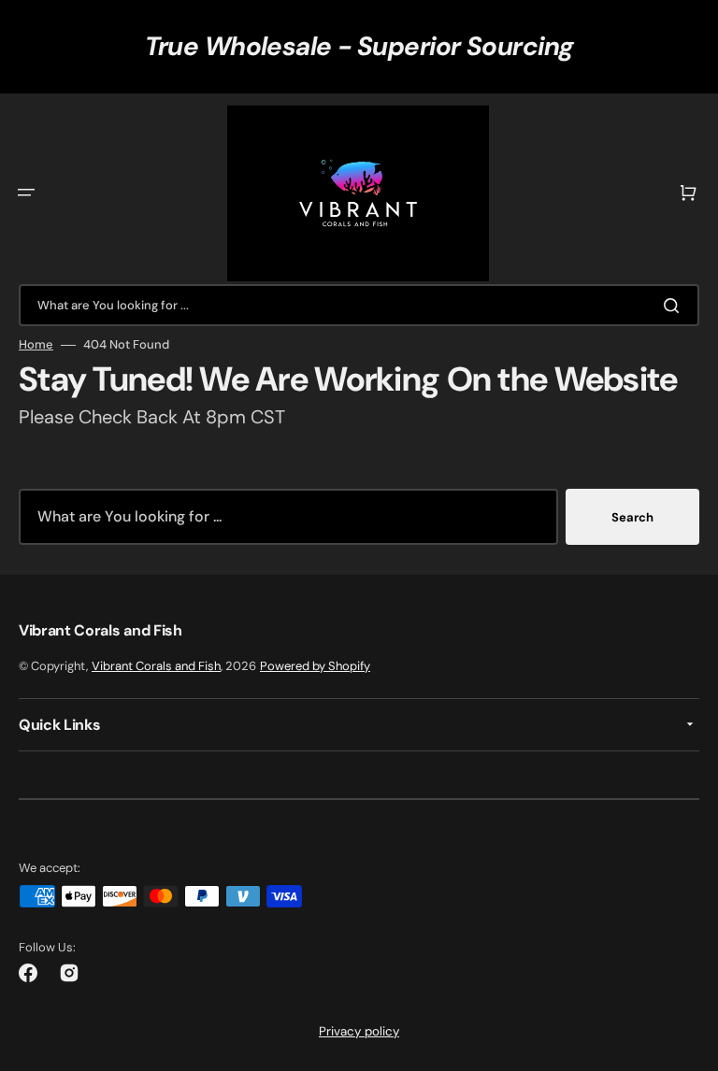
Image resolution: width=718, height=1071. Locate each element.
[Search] (675, 305)
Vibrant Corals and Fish (156, 666)
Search (632, 517)
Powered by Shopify (315, 666)
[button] (26, 192)
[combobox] (359, 305)
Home (36, 344)
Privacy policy (359, 1031)
